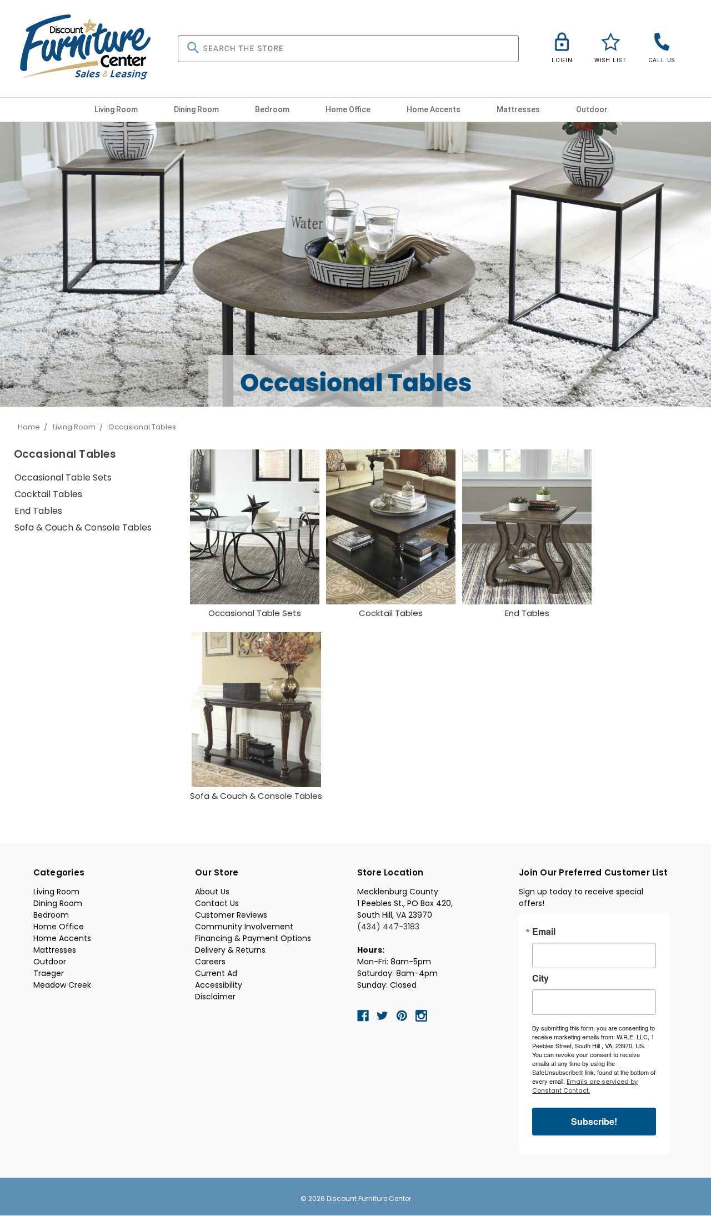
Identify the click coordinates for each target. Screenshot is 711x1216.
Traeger (48, 974)
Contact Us (217, 904)
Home (29, 427)
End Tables (38, 511)
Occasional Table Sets (63, 478)
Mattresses (519, 109)
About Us (212, 892)
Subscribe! (594, 1121)
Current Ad (216, 974)
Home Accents (434, 109)
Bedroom (273, 109)
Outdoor (592, 109)
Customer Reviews (231, 916)
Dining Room (197, 109)
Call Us (661, 60)
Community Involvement (244, 927)
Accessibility (218, 986)
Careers (210, 962)
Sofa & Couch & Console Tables (83, 528)
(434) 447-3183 (388, 927)
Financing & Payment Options (253, 939)
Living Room (116, 109)
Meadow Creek (62, 986)
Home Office (349, 109)
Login (562, 60)
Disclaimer (215, 997)
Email (543, 931)
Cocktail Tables (48, 495)
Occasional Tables (142, 427)
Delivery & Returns (230, 951)
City (540, 978)
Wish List (610, 60)
